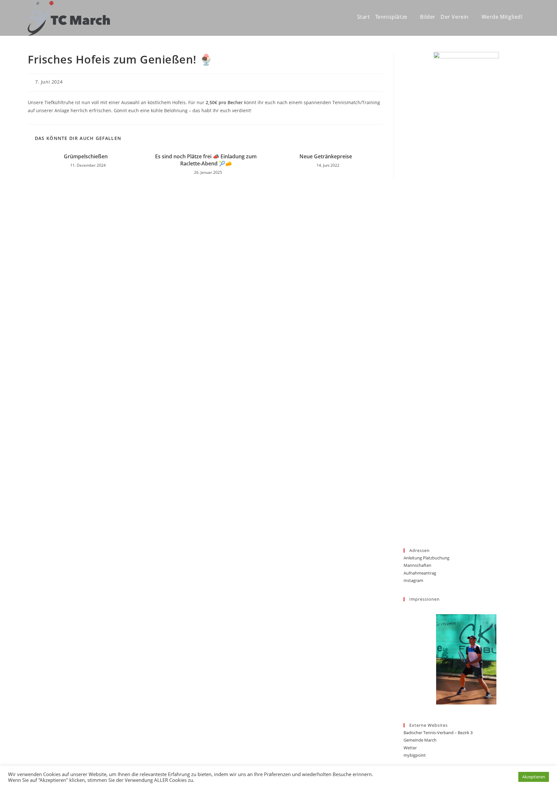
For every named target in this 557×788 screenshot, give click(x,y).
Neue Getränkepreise (325, 156)
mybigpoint (415, 755)
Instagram (413, 580)
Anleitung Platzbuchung (426, 558)
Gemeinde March (420, 740)
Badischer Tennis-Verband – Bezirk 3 (438, 732)
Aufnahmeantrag (420, 573)
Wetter (410, 748)
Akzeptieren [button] (533, 777)
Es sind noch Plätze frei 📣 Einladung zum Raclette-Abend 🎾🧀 (206, 160)
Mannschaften (417, 565)
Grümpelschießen (86, 156)
